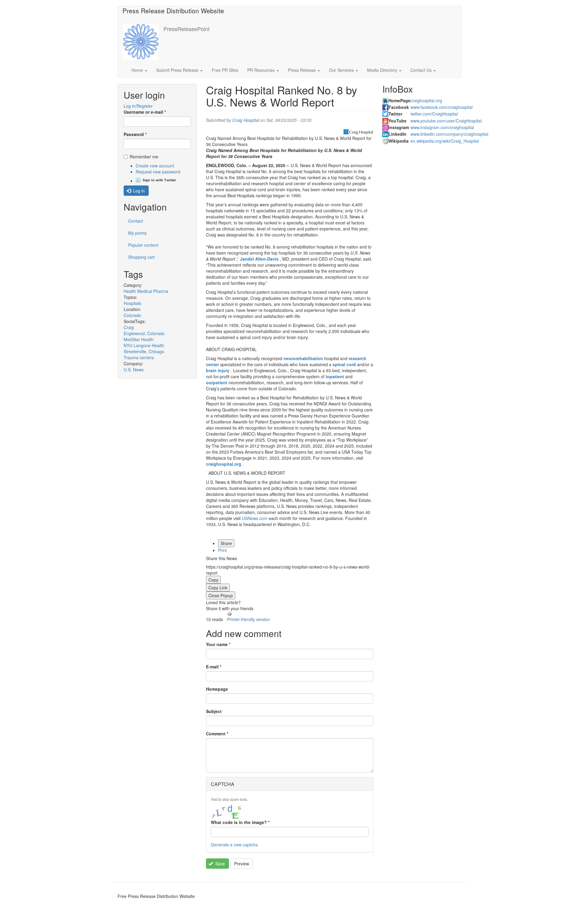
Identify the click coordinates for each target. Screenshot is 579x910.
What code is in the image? (240, 822)
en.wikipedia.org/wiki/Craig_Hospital (444, 141)
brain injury (217, 370)
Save (219, 864)
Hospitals (132, 303)
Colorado (132, 315)
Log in (138, 191)
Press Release (302, 70)
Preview (241, 864)
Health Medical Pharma (146, 291)
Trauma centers (139, 357)
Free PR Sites (225, 70)
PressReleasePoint (186, 29)
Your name (218, 644)
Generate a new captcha (234, 845)
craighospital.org (426, 100)
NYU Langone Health (144, 345)
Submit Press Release (178, 70)
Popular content (143, 245)
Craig (129, 327)
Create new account (155, 166)
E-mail (213, 667)
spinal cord (344, 364)
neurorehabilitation (303, 358)
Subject (214, 711)
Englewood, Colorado (144, 333)
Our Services (342, 70)
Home (137, 70)
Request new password (158, 172)
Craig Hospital (245, 120)
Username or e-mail (145, 112)
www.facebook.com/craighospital (441, 107)
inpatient (335, 376)
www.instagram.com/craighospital (442, 127)
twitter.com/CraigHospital (434, 114)
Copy (213, 580)
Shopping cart (141, 257)
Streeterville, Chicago (144, 351)
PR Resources (261, 70)
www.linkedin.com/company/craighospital (449, 134)
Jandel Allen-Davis (259, 259)
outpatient (216, 382)
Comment (217, 734)
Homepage (217, 689)
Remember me (144, 157)
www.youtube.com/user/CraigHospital (446, 121)
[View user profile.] (358, 132)
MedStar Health (138, 339)
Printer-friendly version (248, 619)
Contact (135, 221)
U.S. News (134, 369)
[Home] (142, 42)
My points (137, 233)
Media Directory (382, 70)
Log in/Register (138, 106)
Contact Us (421, 70)
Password (135, 134)
